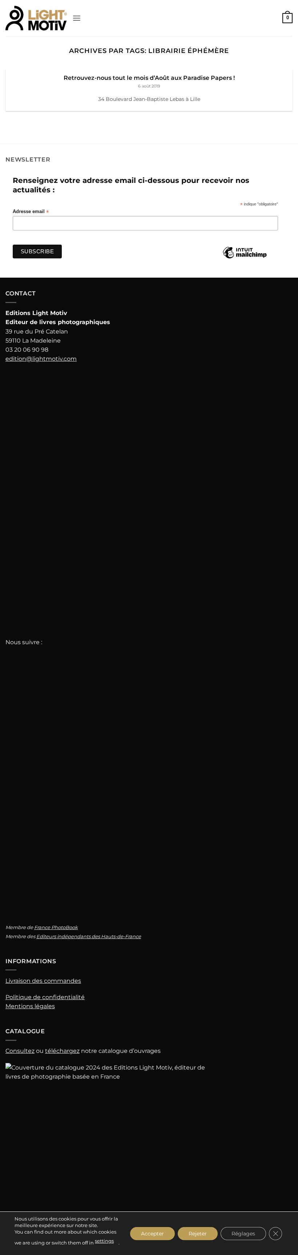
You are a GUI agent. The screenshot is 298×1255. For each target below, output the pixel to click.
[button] (76, 18)
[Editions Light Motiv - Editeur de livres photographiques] (36, 18)
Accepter (152, 1233)
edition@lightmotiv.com (41, 358)
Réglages (243, 1233)
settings (104, 1241)
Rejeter (198, 1233)
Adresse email (31, 212)
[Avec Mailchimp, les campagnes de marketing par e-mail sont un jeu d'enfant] (245, 258)
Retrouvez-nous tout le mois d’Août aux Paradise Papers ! (149, 77)
